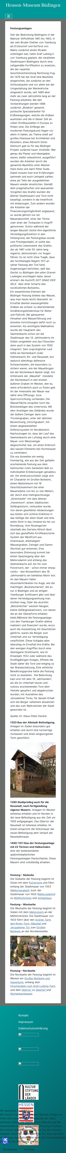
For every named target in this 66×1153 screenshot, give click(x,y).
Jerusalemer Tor (20, 927)
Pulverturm (36, 882)
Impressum (25, 1022)
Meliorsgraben (20, 890)
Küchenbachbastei (21, 993)
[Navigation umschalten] (8, 16)
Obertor (27, 989)
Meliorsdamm (46, 894)
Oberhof (41, 989)
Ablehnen (29, 1149)
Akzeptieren (10, 1149)
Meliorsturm (37, 912)
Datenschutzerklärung (33, 1028)
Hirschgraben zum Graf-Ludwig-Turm (32, 986)
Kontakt (23, 1015)
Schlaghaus (44, 898)
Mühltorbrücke (23, 898)
